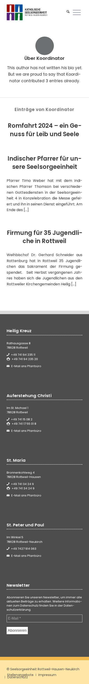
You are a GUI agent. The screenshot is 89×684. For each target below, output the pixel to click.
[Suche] (68, 12)
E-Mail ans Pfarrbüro (26, 366)
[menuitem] (68, 12)
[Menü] (76, 12)
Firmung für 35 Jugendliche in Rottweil (44, 237)
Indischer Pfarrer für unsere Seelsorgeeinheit (44, 162)
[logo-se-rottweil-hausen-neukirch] (37, 12)
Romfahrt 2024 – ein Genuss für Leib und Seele (44, 130)
